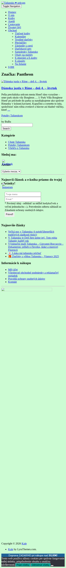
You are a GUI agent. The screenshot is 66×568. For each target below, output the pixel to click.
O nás (11, 15)
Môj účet (13, 269)
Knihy (11, 18)
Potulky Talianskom (12, 115)
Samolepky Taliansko (26, 51)
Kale (24, 543)
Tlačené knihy (22, 33)
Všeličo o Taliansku (18, 148)
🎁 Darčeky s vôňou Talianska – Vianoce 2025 (33, 256)
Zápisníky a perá (24, 45)
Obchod (12, 30)
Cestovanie (14, 24)
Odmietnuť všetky (40, 565)
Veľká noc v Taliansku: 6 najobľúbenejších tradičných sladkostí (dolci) (31, 233)
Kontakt (12, 281)
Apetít (11, 21)
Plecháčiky (21, 42)
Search (6, 128)
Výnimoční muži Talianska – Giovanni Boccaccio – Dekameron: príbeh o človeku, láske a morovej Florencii (35, 246)
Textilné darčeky (24, 39)
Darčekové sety (23, 48)
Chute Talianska (16, 142)
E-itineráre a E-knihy (26, 57)
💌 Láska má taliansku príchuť (24, 253)
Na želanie (20, 64)
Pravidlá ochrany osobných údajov (26, 278)
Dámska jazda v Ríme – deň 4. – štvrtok (29, 88)
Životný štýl (14, 27)
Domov (12, 12)
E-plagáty (20, 60)
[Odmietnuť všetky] (52, 565)
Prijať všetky (23, 565)
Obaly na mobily (24, 54)
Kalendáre (20, 36)
